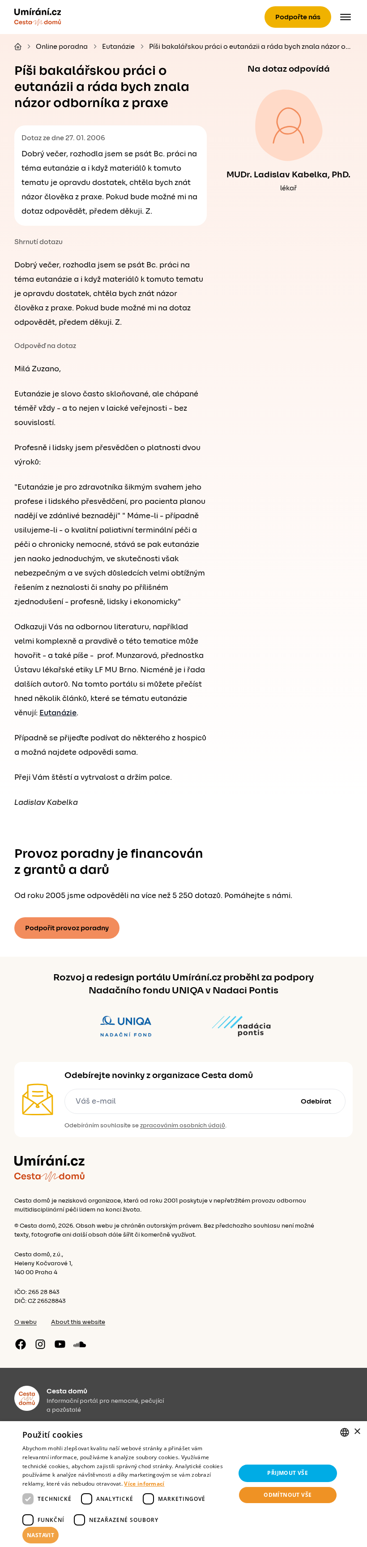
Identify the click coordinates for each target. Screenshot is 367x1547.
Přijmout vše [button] (287, 1473)
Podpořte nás (297, 17)
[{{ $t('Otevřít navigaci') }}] (345, 17)
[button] (125, 1535)
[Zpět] (37, 17)
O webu (25, 1322)
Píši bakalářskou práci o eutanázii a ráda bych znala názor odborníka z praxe (251, 47)
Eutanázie (58, 713)
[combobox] (344, 1432)
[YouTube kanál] (60, 1344)
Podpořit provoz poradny (67, 928)
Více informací (144, 1483)
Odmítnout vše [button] (288, 1495)
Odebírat (316, 1101)
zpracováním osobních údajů (182, 1125)
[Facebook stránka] (20, 1344)
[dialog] (183, 1484)
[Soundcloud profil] (79, 1344)
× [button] (357, 1431)
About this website (78, 1322)
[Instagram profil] (40, 1344)
